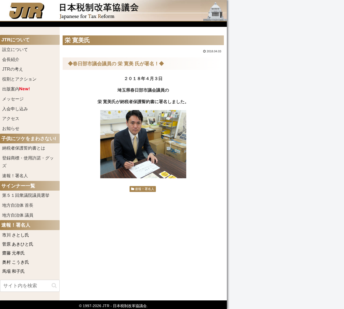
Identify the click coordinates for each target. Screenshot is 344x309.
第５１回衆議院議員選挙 (25, 195)
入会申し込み (15, 109)
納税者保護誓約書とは (23, 148)
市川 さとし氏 (15, 235)
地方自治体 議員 (17, 215)
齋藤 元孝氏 (13, 253)
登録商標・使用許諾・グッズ (28, 162)
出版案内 (10, 89)
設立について (15, 49)
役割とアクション (19, 79)
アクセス (10, 118)
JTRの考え (12, 69)
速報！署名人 (144, 189)
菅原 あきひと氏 (17, 244)
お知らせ (10, 128)
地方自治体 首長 (24, 205)
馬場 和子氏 (13, 271)
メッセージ (13, 99)
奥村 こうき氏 (15, 262)
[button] (54, 285)
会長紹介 (10, 59)
